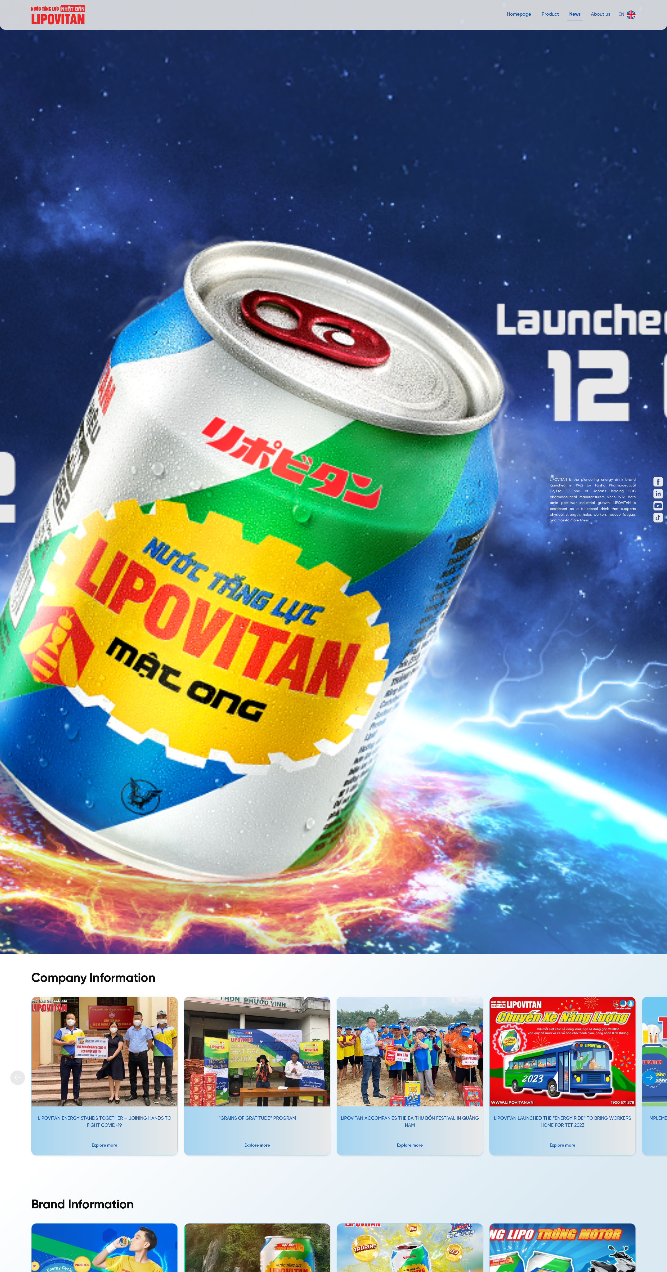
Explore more (104, 1145)
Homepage (519, 14)
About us (600, 14)
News (574, 14)
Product (550, 14)
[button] (649, 1077)
